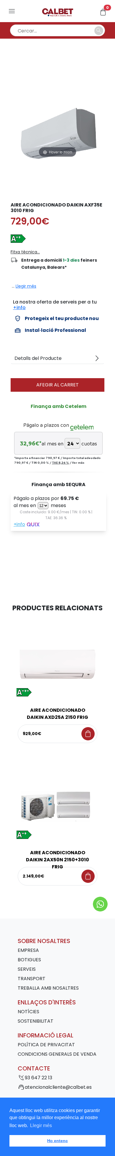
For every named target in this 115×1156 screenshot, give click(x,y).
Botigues (29, 959)
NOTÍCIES (28, 1011)
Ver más (78, 462)
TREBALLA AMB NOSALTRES (48, 988)
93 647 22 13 (38, 1077)
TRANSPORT (31, 978)
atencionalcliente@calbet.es (58, 1087)
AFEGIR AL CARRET (57, 384)
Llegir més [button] (41, 1125)
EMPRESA (28, 950)
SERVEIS (27, 969)
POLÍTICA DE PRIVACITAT (46, 1044)
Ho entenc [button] (57, 1140)
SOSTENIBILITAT (35, 1021)
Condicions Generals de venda (57, 1054)
